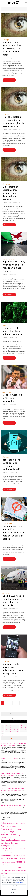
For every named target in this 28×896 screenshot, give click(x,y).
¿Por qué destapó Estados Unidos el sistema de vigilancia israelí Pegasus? (13, 122)
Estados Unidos (6, 837)
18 (6, 729)
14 (17, 727)
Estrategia (6, 184)
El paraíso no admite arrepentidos (9, 758)
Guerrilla (18, 840)
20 (14, 729)
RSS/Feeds (14, 738)
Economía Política (9, 834)
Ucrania (19, 867)
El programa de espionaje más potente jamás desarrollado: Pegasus (10, 193)
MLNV (2, 858)
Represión (20, 861)
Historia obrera (23, 840)
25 (6, 731)
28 (17, 731)
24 (2, 731)
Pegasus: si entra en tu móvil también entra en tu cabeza (13, 331)
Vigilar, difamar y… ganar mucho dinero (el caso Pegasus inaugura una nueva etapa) (13, 48)
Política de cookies (19, 882)
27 (14, 731)
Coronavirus (6, 826)
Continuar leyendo (9, 80)
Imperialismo (6, 843)
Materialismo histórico (5, 853)
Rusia (3, 864)
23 (25, 729)
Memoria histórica (8, 855)
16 (25, 727)
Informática (14, 843)
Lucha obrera (4, 851)
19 (10, 729)
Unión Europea (8, 524)
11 (6, 727)
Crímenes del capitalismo (11, 829)
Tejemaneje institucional (12, 865)
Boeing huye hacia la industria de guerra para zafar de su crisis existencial (14, 601)
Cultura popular (4, 832)
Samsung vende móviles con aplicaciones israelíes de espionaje (14, 669)
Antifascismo (6, 823)
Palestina (22, 858)
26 (10, 731)
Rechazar (14, 889)
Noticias (5, 326)
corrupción (14, 826)
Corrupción (6, 593)
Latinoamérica (5, 848)
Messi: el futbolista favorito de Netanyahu (12, 398)
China (16, 823)
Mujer (4, 858)
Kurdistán (16, 846)
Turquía (13, 868)
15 (21, 727)
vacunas (23, 870)
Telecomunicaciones (6, 868)
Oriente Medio (7, 392)
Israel (12, 846)
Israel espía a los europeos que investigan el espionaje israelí (11, 465)
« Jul (2, 735)
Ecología (11, 832)
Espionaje (6, 40)
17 (2, 729)
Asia (12, 823)
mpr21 (14, 2)
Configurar (14, 892)
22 (21, 729)
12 (10, 727)
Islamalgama (5, 845)
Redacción (5, 58)
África (6, 873)
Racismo (13, 862)
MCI (11, 853)
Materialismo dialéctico (13, 851)
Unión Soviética (16, 870)
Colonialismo (21, 823)
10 (2, 727)
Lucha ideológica (18, 848)
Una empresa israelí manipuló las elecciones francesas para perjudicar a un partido (13, 533)
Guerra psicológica (9, 259)
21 (17, 729)
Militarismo (20, 855)
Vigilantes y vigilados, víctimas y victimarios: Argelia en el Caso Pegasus (14, 266)
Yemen (2, 873)
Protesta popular (5, 862)
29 (21, 731)
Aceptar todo (14, 885)
